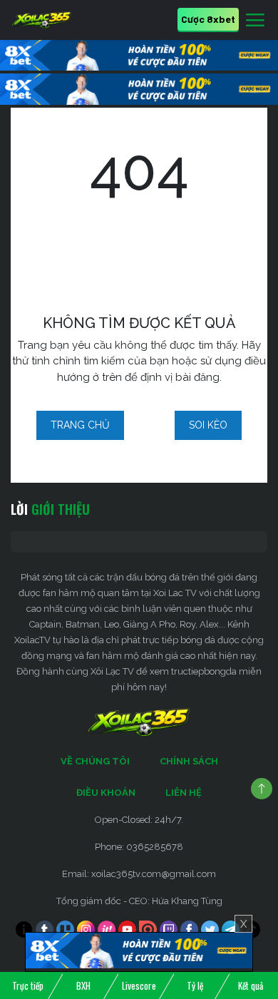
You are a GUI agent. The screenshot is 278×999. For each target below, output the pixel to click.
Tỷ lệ (195, 985)
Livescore (139, 985)
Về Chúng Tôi (95, 761)
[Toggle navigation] (255, 21)
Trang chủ (80, 425)
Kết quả (250, 985)
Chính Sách (189, 761)
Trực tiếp (27, 985)
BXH (83, 985)
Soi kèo (208, 425)
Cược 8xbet (208, 19)
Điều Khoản (105, 792)
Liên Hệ (183, 792)
